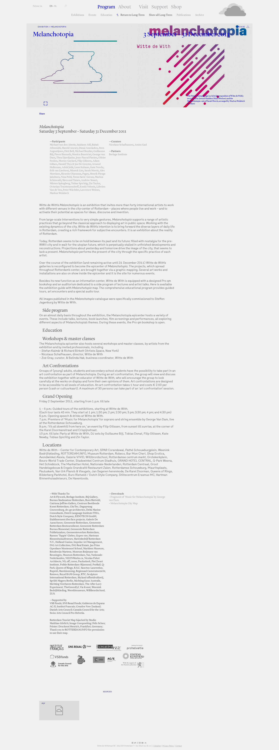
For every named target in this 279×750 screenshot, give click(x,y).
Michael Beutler (83, 151)
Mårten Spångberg (60, 183)
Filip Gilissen (84, 161)
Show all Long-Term (160, 15)
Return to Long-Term (132, 15)
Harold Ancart (70, 148)
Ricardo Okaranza (71, 174)
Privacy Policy (168, 746)
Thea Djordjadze (65, 158)
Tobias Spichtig (79, 183)
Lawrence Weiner (89, 190)
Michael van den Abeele (63, 145)
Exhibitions (77, 15)
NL (55, 6)
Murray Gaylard (67, 161)
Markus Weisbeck (59, 193)
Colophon (157, 746)
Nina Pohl (66, 177)
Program (106, 7)
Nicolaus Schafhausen (121, 145)
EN (51, 6)
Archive (199, 15)
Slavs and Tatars (71, 180)
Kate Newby (96, 167)
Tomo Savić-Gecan (83, 177)
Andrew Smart (89, 180)
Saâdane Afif (84, 145)
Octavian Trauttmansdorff (64, 187)
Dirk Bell (69, 151)
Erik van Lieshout (59, 170)
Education (106, 15)
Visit (143, 7)
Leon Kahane (81, 167)
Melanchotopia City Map (124, 503)
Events (92, 15)
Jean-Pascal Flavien (86, 158)
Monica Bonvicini (81, 154)
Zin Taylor (94, 183)
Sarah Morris (91, 170)
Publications (184, 15)
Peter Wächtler (71, 190)
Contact (178, 746)
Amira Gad (141, 145)
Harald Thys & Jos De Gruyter (74, 164)
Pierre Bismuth (62, 154)
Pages (85, 174)
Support (159, 7)
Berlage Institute (118, 154)
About (124, 7)
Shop (176, 7)
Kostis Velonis (87, 187)
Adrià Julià (67, 167)
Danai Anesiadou (88, 148)
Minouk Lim (76, 170)
